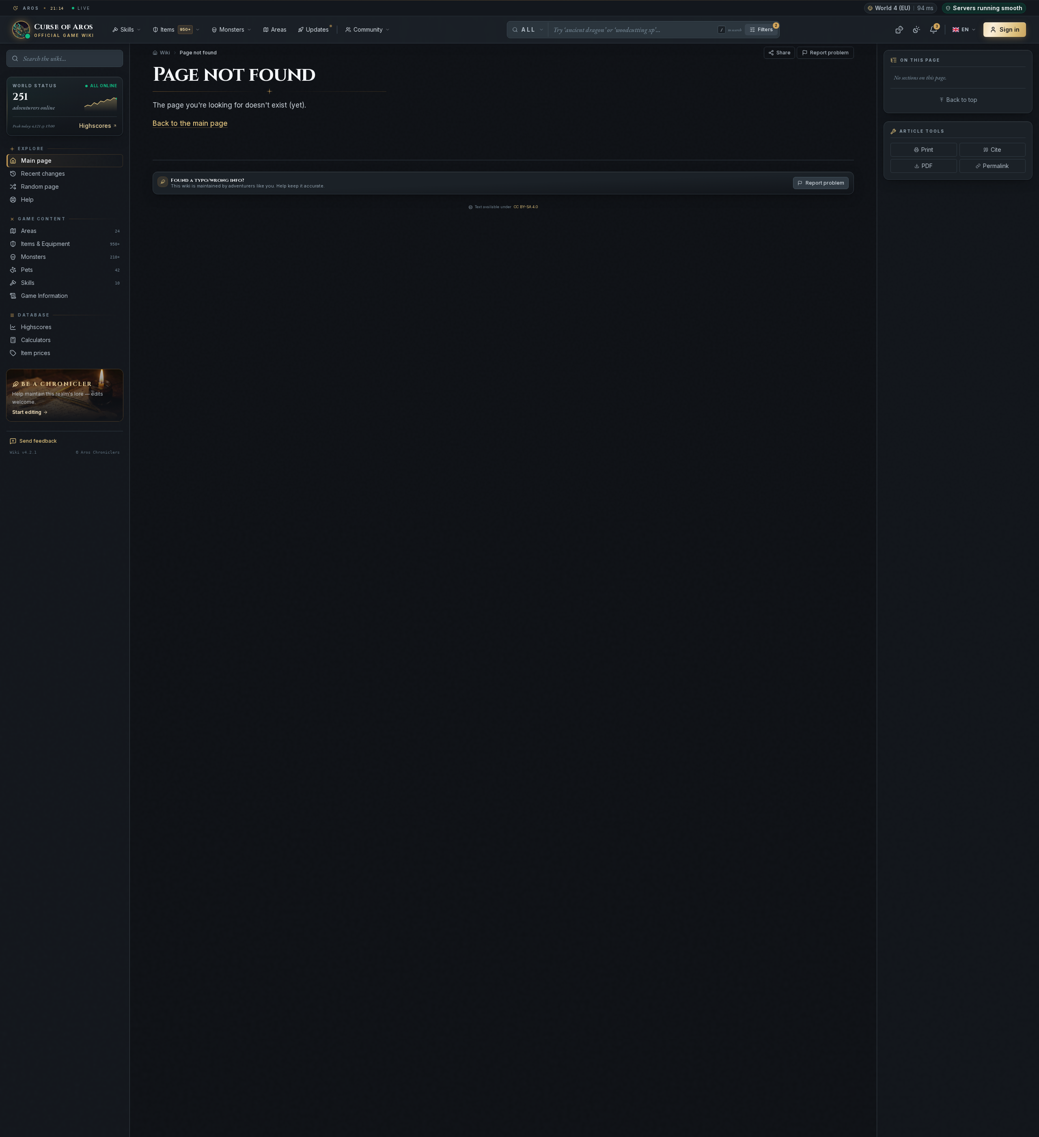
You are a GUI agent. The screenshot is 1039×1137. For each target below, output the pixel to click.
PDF (927, 165)
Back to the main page (190, 123)
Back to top (961, 99)
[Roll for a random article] (899, 29)
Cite (996, 149)
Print (927, 149)
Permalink (996, 165)
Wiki (165, 53)
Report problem (829, 53)
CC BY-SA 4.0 (526, 207)
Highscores (95, 125)
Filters (767, 28)
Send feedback (38, 441)
